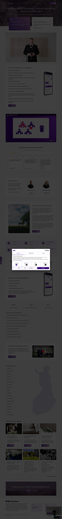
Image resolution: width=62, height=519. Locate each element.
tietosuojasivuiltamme (18, 260)
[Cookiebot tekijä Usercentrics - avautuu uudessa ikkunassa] (45, 250)
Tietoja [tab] (44, 253)
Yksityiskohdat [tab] (31, 253)
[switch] (26, 264)
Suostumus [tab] (18, 253)
